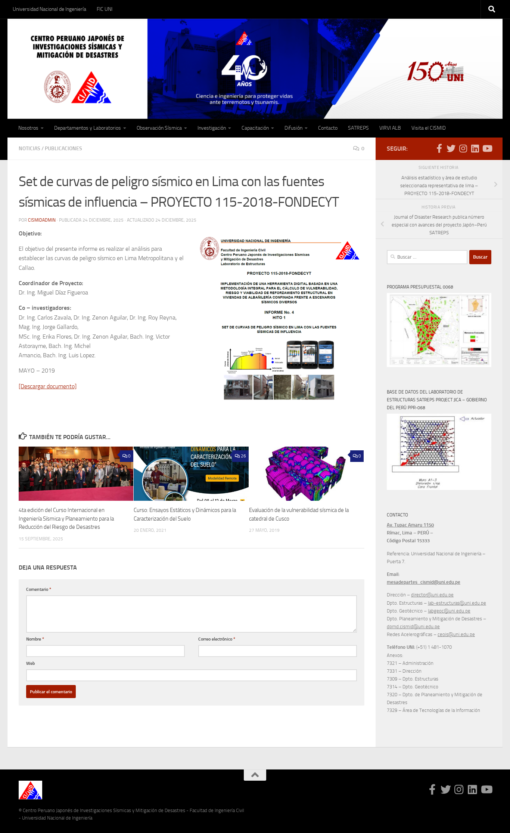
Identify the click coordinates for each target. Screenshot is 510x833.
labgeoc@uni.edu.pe (449, 611)
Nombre (35, 639)
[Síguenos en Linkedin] (474, 148)
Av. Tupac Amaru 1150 (410, 525)
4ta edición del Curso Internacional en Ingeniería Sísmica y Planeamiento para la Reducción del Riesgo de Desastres (66, 518)
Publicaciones (63, 148)
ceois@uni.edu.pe (456, 634)
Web (30, 663)
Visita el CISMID (428, 128)
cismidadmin (42, 220)
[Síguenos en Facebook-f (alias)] (439, 148)
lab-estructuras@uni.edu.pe (457, 603)
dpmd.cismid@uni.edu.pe (413, 626)
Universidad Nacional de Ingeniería (49, 9)
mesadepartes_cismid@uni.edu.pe (423, 582)
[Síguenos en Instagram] (462, 148)
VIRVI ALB (390, 128)
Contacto (328, 128)
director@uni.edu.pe (432, 595)
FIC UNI (104, 9)
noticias (29, 148)
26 (243, 456)
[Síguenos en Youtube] (486, 148)
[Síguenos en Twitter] (451, 148)
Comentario (38, 589)
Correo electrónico (216, 639)
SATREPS (358, 128)
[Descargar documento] (48, 386)
